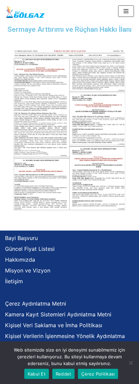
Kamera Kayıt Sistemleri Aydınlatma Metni (58, 314)
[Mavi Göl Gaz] (25, 11)
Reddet (64, 374)
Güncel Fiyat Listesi (30, 248)
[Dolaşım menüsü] (126, 11)
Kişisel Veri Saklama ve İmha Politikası (53, 325)
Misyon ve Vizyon (27, 270)
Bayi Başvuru (21, 238)
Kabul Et (37, 374)
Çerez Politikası (98, 374)
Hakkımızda (20, 259)
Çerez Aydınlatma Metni (35, 303)
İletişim (14, 281)
